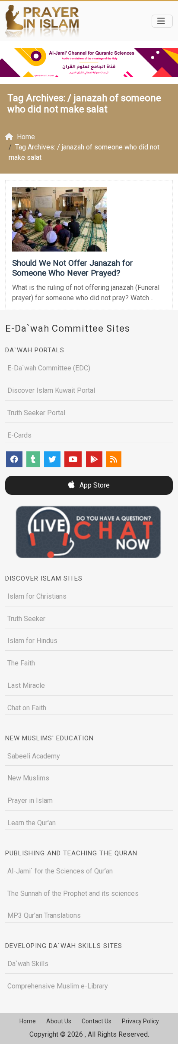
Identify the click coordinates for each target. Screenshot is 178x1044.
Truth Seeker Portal (36, 413)
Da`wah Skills (27, 964)
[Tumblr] (33, 459)
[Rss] (113, 459)
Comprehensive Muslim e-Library (57, 986)
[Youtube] (73, 459)
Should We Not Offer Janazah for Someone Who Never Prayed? (72, 268)
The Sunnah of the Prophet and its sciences (73, 893)
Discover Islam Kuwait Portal (51, 390)
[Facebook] (14, 459)
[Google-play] (94, 459)
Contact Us (96, 1021)
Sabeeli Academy (33, 756)
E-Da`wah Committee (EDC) (48, 368)
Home (27, 1021)
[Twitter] (52, 459)
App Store (94, 485)
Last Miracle (26, 685)
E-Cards (19, 435)
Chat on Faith (26, 708)
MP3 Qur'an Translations (44, 915)
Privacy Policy (140, 1021)
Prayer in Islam (30, 800)
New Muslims (28, 778)
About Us (58, 1021)
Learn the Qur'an (31, 823)
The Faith (21, 663)
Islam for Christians (37, 596)
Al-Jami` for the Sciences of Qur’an (60, 871)
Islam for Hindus (32, 641)
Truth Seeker (26, 619)
